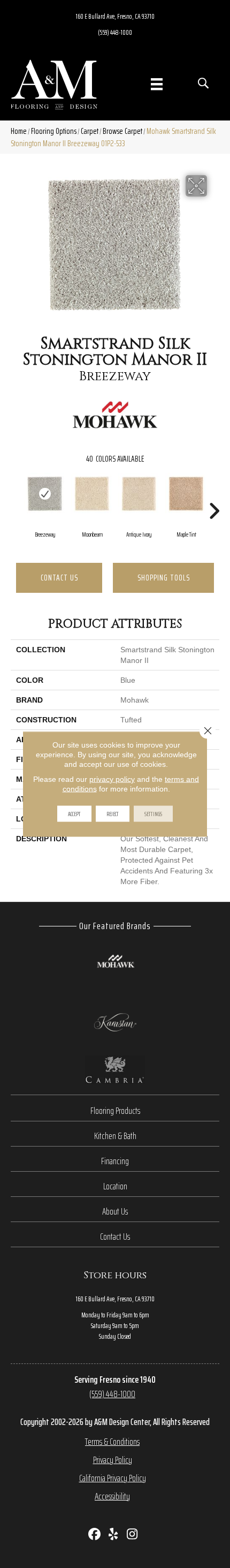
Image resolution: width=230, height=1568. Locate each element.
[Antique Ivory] (139, 493)
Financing (115, 1161)
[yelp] (113, 1535)
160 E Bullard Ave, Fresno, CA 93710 (115, 16)
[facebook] (95, 1535)
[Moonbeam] (92, 493)
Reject (112, 814)
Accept (74, 814)
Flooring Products (115, 1110)
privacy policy (112, 779)
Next (214, 494)
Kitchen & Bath (115, 1135)
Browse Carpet (122, 131)
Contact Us (59, 577)
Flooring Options (53, 131)
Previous (16, 494)
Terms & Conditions (112, 1442)
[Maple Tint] (186, 493)
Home (19, 131)
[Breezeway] (44, 493)
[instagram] (132, 1535)
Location (115, 1186)
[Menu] (156, 84)
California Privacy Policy (112, 1478)
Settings (153, 814)
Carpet (89, 131)
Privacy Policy (112, 1460)
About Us (115, 1211)
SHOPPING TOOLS (163, 577)
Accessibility (112, 1496)
